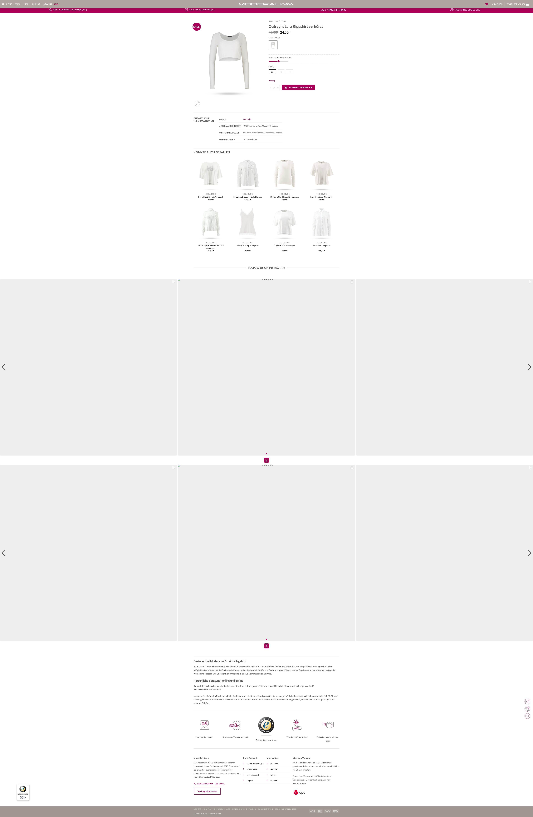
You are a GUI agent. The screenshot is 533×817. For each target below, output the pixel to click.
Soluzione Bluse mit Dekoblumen (247, 197)
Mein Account (253, 775)
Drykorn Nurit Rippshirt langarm (284, 197)
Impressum (219, 809)
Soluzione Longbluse (321, 245)
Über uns (274, 763)
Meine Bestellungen (255, 763)
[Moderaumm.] (266, 4)
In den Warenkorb (300, 87)
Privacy (273, 775)
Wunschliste (252, 769)
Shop (25, 4)
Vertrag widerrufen (207, 791)
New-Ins (48, 4)
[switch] (23, 797)
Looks (17, 4)
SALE (56, 4)
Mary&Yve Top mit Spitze (247, 245)
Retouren (274, 769)
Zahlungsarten (265, 809)
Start (271, 21)
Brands (36, 4)
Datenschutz (238, 809)
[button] (497, 4)
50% (284, 21)
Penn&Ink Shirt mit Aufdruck (210, 197)
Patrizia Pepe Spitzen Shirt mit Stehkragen (211, 246)
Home (9, 4)
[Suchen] (3, 4)
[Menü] (27, 785)
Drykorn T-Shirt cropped (284, 245)
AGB (228, 809)
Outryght (247, 119)
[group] (88, 367)
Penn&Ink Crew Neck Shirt (321, 197)
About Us (198, 809)
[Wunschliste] (486, 4)
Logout (250, 780)
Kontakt (273, 780)
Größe (272, 66)
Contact (208, 809)
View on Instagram (266, 460)
